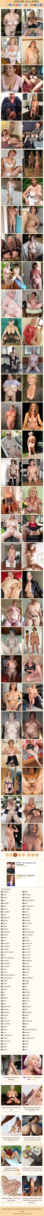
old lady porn (29, 932)
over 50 (27, 949)
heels (5, 1027)
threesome (28, 1021)
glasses (6, 1009)
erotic (5, 983)
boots (5, 938)
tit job (26, 1024)
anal (4, 894)
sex (25, 986)
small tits (27, 1006)
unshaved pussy (30, 1029)
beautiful (6, 912)
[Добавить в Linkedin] (19, 5)
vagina (27, 1035)
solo (26, 1009)
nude (26, 926)
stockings (28, 1012)
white (26, 1044)
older (26, 938)
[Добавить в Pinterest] (26, 5)
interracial (6, 1041)
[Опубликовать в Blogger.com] (7, 5)
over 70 (27, 955)
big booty (6, 917)
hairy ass (6, 1021)
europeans (7, 986)
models (27, 909)
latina (5, 1049)
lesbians (27, 894)
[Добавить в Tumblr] (35, 5)
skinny (26, 1001)
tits (25, 1027)
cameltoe (6, 946)
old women (28, 935)
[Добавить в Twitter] (38, 5)
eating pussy (7, 978)
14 (29, 855)
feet (4, 995)
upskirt (27, 1032)
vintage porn (29, 1038)
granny (5, 1015)
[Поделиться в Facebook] (10, 5)
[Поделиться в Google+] (16, 5)
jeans (5, 1044)
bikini (5, 923)
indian (5, 1038)
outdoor (27, 940)
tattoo (26, 1015)
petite (26, 963)
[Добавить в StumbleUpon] (32, 5)
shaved (27, 992)
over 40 (27, 946)
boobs (5, 935)
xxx (25, 1049)
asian (5, 897)
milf (25, 903)
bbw (4, 906)
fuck (4, 1001)
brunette (6, 943)
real (26, 975)
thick (26, 1018)
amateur (6, 892)
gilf (4, 1004)
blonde (5, 929)
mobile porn (28, 906)
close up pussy (8, 958)
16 (37, 855)
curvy (5, 972)
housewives (7, 1035)
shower (27, 995)
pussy (26, 972)
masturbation (29, 900)
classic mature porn (10, 952)
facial (5, 989)
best (4, 915)
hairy (5, 1018)
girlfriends (6, 1006)
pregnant (27, 966)
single (26, 998)
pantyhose (28, 961)
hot (4, 1032)
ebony (5, 981)
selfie (26, 983)
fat (4, 992)
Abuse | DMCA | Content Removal (13, 1209)
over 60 (27, 952)
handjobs (6, 1024)
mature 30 (28, 943)
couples (6, 961)
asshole (6, 903)
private (27, 969)
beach (5, 909)
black (5, 926)
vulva (26, 1041)
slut (25, 1004)
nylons (27, 929)
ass (4, 900)
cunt (4, 969)
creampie (6, 963)
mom (26, 912)
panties (27, 958)
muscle (27, 915)
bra (4, 940)
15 (33, 855)
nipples (27, 920)
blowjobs (6, 932)
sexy (26, 989)
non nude (28, 923)
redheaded (28, 978)
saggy (26, 981)
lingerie (27, 897)
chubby (5, 949)
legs (26, 892)
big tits (5, 920)
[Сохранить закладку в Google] (13, 5)
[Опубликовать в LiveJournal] (22, 5)
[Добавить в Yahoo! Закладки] (41, 5)
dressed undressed (10, 975)
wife (26, 1047)
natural (27, 917)
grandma (6, 1012)
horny (5, 1029)
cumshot (6, 966)
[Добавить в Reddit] (29, 5)
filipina (5, 998)
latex (5, 1047)
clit (4, 955)
